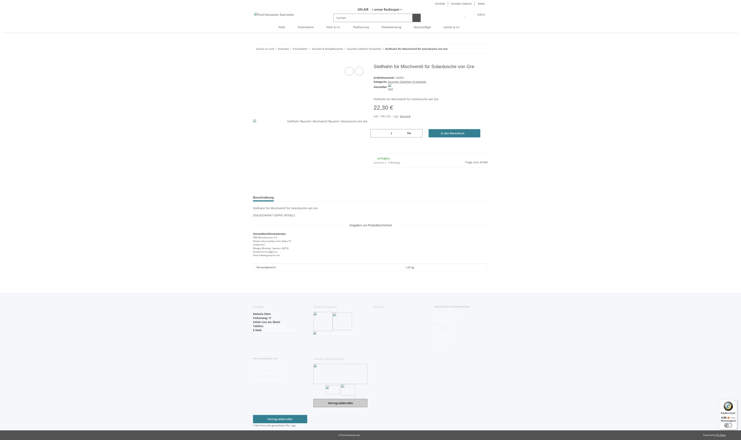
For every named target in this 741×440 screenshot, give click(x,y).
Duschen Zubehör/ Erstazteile (407, 82)
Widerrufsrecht (444, 341)
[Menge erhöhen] (418, 133)
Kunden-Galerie (461, 3)
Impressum (441, 334)
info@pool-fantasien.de (278, 330)
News (481, 3)
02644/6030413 (274, 326)
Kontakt (440, 3)
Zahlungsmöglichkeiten (268, 373)
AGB (436, 327)
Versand (405, 116)
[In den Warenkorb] (256, 62)
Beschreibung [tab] (263, 197)
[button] (457, 14)
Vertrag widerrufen (340, 403)
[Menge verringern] (375, 133)
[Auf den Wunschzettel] (359, 71)
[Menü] (735, 401)
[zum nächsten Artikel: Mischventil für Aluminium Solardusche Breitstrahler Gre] (484, 49)
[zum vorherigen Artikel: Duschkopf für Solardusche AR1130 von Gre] (475, 49)
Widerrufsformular (446, 314)
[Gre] (391, 87)
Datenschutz (442, 321)
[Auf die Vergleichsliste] (349, 71)
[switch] (728, 425)
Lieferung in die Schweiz (269, 366)
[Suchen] (416, 18)
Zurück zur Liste (265, 49)
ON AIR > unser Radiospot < (378, 9)
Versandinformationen (267, 379)
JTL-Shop (721, 435)
